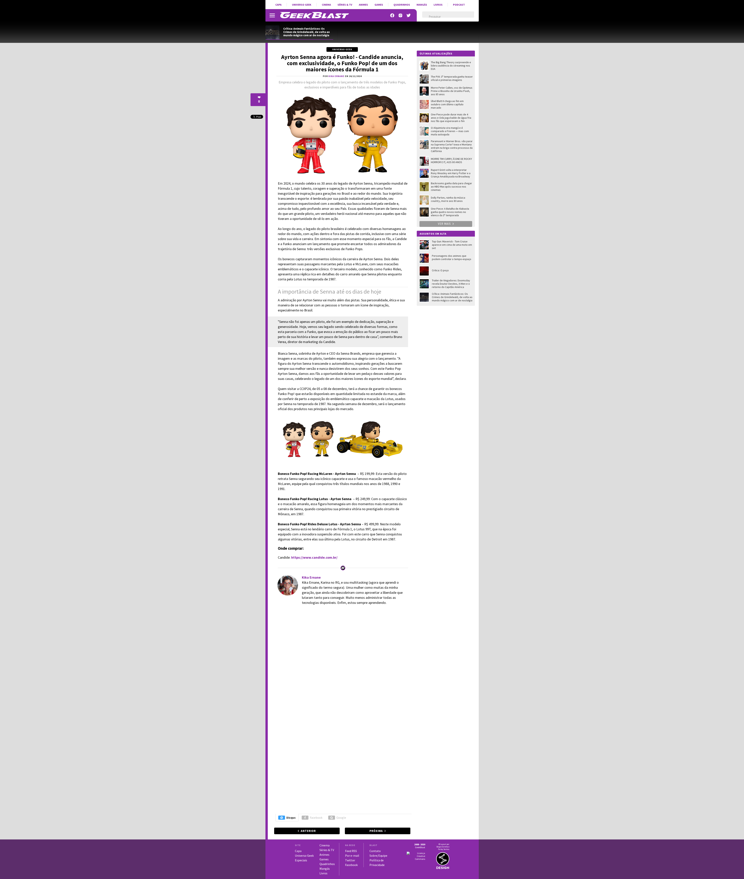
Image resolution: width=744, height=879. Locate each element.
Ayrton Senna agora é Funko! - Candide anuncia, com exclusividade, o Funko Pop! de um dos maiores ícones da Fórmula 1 (342, 63)
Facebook (316, 817)
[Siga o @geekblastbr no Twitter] (409, 15)
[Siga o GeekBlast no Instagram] (400, 15)
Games (379, 4)
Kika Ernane (311, 577)
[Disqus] (341, 661)
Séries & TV (345, 4)
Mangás (422, 4)
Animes (363, 4)
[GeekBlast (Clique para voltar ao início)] (314, 15)
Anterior (308, 831)
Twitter (350, 860)
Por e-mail (352, 855)
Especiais (301, 860)
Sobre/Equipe (378, 855)
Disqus (291, 817)
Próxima (376, 831)
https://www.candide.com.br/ (314, 557)
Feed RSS (351, 851)
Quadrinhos (402, 4)
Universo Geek (301, 4)
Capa (278, 4)
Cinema (326, 4)
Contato (375, 851)
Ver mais (445, 224)
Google (341, 817)
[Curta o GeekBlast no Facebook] (392, 15)
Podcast (459, 4)
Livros (438, 4)
